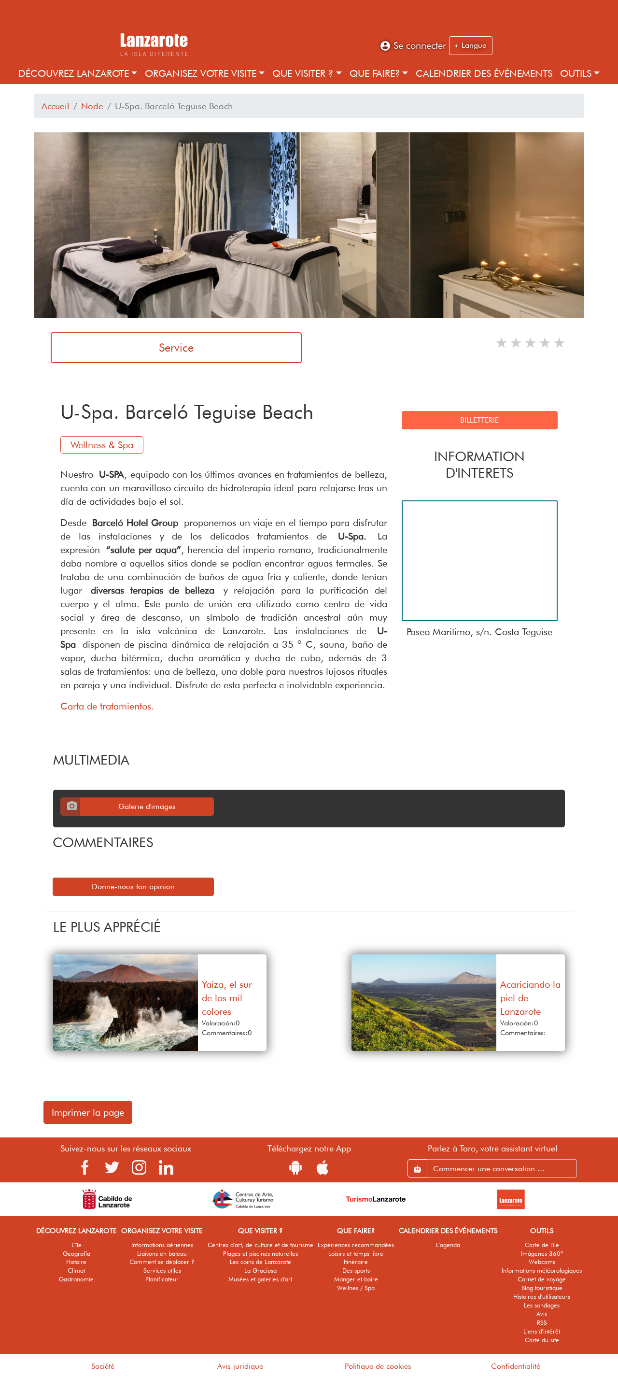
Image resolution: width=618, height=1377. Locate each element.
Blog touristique (541, 1288)
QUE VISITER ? (302, 73)
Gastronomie (76, 1279)
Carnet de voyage (542, 1279)
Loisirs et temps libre (355, 1253)
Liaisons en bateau (162, 1253)
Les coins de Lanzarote (260, 1261)
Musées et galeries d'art (260, 1279)
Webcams (542, 1261)
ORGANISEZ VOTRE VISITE (200, 73)
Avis (541, 1314)
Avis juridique (240, 1366)
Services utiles (162, 1270)
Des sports (356, 1270)
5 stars (560, 342)
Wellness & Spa (101, 445)
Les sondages (542, 1305)
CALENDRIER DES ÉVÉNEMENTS (484, 73)
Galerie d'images (147, 806)
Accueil (56, 105)
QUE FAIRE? (375, 73)
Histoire (76, 1261)
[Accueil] (153, 43)
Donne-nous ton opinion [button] (133, 886)
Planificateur (162, 1279)
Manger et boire (356, 1279)
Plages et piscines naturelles (260, 1253)
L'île (76, 1245)
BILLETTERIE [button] (479, 420)
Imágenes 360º (542, 1253)
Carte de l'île (542, 1245)
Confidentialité (515, 1366)
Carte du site (542, 1340)
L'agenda (448, 1245)
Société (102, 1366)
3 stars (531, 342)
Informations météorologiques (542, 1270)
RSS (542, 1322)
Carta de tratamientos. (107, 706)
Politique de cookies (378, 1366)
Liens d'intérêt (541, 1331)
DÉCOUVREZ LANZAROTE (73, 73)
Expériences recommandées (356, 1245)
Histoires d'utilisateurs (541, 1296)
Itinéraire (356, 1261)
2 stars (516, 342)
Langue (472, 45)
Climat (76, 1270)
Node (92, 105)
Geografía (76, 1253)
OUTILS (575, 73)
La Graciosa (260, 1270)
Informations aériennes (162, 1245)
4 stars (545, 342)
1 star (502, 342)
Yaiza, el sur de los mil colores (227, 998)
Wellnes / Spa (356, 1288)
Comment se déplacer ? (162, 1261)
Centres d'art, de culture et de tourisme (260, 1245)
